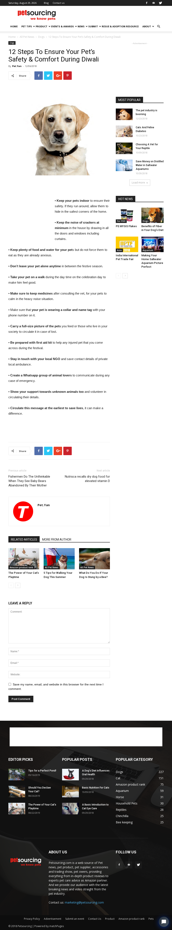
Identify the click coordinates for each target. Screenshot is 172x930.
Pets (151, 919)
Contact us (58, 2)
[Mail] (153, 3)
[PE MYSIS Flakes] (127, 215)
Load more (138, 182)
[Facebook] (146, 3)
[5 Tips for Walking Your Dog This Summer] (59, 558)
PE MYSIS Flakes (126, 226)
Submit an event (74, 919)
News (81, 26)
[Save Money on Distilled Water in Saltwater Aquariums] (124, 165)
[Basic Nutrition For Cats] (70, 791)
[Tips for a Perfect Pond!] (16, 774)
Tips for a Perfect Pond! (42, 770)
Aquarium (148, 250)
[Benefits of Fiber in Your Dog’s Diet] (152, 215)
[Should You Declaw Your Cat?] (16, 791)
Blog (46, 2)
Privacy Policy (32, 919)
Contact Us (94, 919)
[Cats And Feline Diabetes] (124, 131)
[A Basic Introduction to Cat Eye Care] (70, 808)
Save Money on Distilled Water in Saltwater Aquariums (150, 165)
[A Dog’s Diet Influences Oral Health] (70, 774)
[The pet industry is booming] (124, 114)
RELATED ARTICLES (24, 539)
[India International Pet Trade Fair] (127, 244)
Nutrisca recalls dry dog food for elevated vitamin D (87, 479)
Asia (119, 250)
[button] (159, 27)
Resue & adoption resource (120, 26)
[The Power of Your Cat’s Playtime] (23, 558)
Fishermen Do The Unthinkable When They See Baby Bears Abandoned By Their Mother (29, 481)
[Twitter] (160, 3)
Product (41, 26)
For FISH (121, 221)
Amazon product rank (21, 567)
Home (14, 26)
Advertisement (52, 919)
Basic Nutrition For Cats (95, 787)
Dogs (41, 37)
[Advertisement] (114, 15)
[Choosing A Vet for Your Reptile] (124, 148)
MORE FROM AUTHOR (56, 539)
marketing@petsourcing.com (84, 902)
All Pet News (27, 37)
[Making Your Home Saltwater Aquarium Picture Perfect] (152, 244)
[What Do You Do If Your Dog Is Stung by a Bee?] (94, 558)
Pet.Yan (17, 66)
